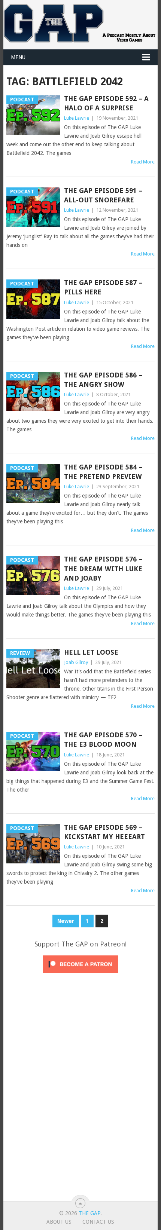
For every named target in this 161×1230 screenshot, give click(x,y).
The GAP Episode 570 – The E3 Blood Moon (103, 739)
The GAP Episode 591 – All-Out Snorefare (103, 195)
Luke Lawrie (76, 118)
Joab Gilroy (76, 662)
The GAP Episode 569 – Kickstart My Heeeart (104, 832)
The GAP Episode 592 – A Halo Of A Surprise (106, 103)
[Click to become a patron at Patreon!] (80, 975)
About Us (59, 1222)
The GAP (89, 1213)
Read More (143, 162)
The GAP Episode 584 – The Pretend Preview (103, 471)
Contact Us (98, 1222)
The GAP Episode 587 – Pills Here (103, 287)
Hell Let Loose (91, 652)
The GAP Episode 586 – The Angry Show (103, 379)
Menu (18, 57)
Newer (65, 921)
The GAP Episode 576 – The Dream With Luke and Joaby (103, 568)
